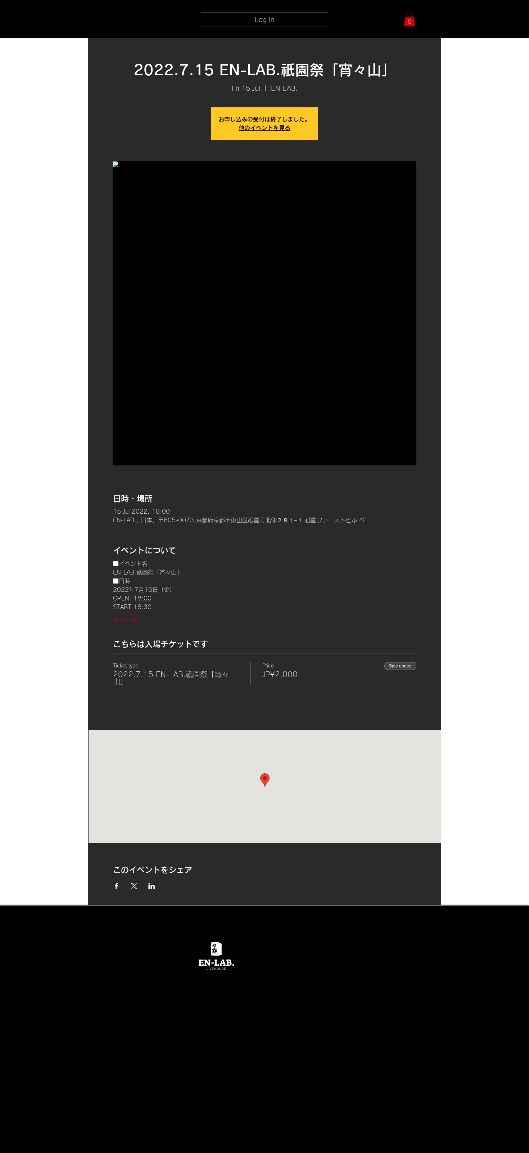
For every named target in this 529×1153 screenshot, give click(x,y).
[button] (409, 19)
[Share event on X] (134, 886)
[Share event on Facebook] (116, 886)
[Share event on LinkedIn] (151, 886)
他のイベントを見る (264, 128)
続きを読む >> (132, 619)
